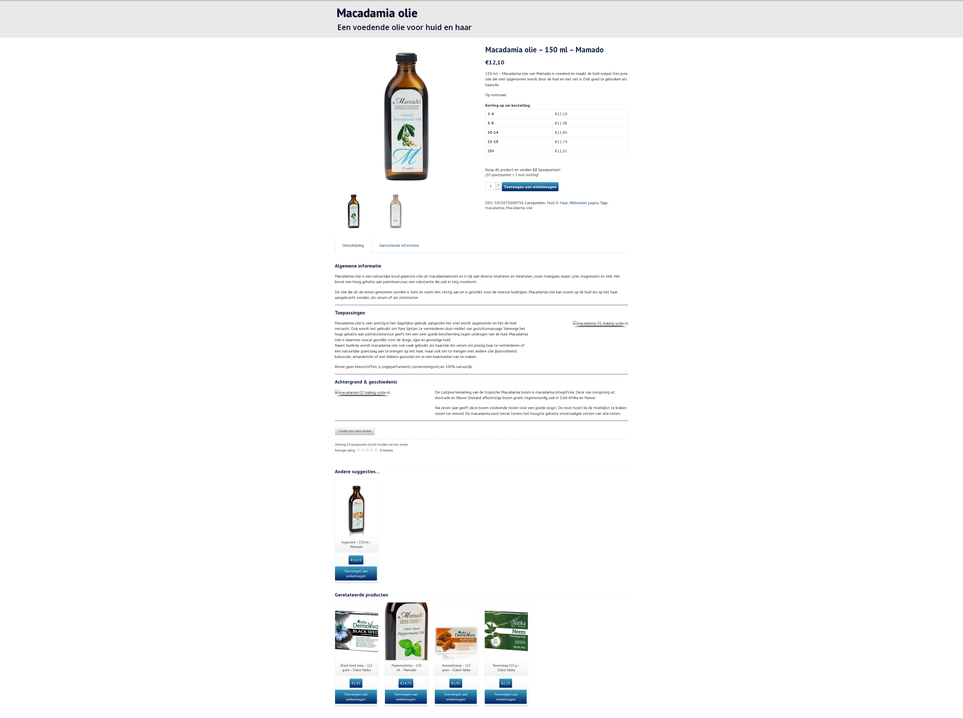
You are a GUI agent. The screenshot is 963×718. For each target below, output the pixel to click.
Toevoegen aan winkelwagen (530, 186)
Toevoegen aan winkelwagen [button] (356, 573)
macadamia (494, 207)
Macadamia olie (519, 207)
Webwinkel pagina (584, 202)
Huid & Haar (557, 202)
